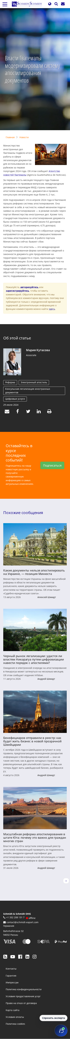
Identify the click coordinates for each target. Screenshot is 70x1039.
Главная (10, 137)
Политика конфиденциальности (24, 989)
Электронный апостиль (34, 382)
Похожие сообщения (23, 512)
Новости (24, 137)
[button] (49, 4)
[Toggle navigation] (5, 4)
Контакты (11, 968)
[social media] (5, 956)
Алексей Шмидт (46, 597)
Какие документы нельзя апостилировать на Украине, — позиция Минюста (34, 572)
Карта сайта (12, 1010)
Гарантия (11, 975)
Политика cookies (15, 1023)
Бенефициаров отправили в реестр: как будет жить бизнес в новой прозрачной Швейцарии (32, 741)
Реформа (10, 382)
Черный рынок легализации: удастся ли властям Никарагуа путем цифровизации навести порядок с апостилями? (33, 659)
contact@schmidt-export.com (22, 922)
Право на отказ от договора (21, 1003)
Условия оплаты (15, 1016)
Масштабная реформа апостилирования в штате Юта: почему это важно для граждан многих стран (34, 837)
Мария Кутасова (38, 350)
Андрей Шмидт (46, 678)
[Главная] (28, 4)
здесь (52, 308)
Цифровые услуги (15, 398)
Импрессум (12, 982)
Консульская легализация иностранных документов (27, 390)
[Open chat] (61, 1030)
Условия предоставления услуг (23, 996)
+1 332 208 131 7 (15, 917)
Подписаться (52, 465)
